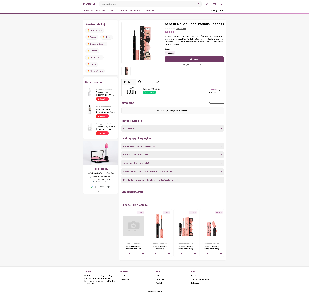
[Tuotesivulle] (143, 253)
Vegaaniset (135, 10)
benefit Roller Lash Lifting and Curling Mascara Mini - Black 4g (211, 248)
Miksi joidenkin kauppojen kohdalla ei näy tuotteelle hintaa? (150, 180)
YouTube (159, 283)
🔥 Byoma (91, 37)
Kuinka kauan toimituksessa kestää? (140, 146)
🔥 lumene (92, 50)
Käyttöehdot (100, 191)
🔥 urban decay (94, 57)
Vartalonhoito (102, 10)
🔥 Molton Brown (95, 71)
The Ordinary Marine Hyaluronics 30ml (105, 127)
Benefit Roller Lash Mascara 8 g (159, 247)
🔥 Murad (106, 37)
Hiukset (123, 10)
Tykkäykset (125, 279)
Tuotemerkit (149, 10)
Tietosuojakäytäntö (200, 279)
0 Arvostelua (181, 28)
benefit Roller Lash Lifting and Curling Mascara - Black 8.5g (186, 248)
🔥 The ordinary (94, 30)
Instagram (160, 279)
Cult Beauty (169, 53)
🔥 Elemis (91, 64)
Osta (195, 59)
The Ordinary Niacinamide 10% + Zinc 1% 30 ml (104, 93)
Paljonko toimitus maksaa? (135, 154)
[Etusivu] (90, 4)
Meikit (114, 10)
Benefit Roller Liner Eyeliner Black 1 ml (133, 247)
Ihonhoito (88, 10)
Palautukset (196, 283)
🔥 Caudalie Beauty (96, 44)
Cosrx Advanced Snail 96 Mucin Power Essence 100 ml (105, 110)
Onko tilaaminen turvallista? (136, 163)
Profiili (122, 276)
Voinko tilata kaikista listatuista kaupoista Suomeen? (147, 171)
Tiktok (158, 276)
